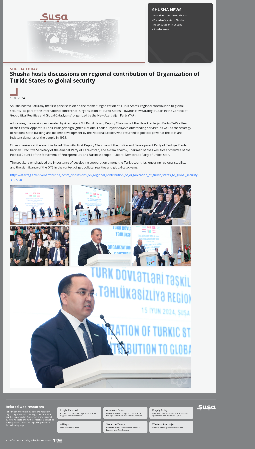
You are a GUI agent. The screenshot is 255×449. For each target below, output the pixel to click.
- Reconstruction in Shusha (167, 24)
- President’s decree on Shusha (169, 15)
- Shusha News (160, 29)
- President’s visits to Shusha (168, 20)
